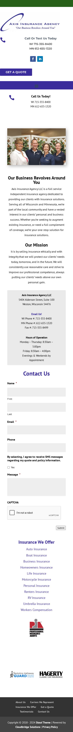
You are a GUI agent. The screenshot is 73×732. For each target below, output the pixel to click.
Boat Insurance (36, 555)
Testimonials (26, 711)
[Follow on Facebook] (33, 59)
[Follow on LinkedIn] (40, 59)
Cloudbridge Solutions (27, 727)
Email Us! (36, 314)
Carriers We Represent (42, 702)
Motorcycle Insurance (36, 579)
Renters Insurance (36, 592)
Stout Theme (43, 722)
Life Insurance (36, 573)
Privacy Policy (50, 727)
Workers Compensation (36, 610)
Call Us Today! (40, 96)
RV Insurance (36, 598)
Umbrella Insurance (36, 604)
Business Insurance (36, 561)
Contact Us (43, 711)
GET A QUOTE (16, 72)
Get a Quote (47, 707)
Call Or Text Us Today (41, 38)
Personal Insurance (36, 586)
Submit (60, 527)
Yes (13, 467)
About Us (21, 702)
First (9, 398)
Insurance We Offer (26, 707)
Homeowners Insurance (36, 567)
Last (9, 414)
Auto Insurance (36, 549)
